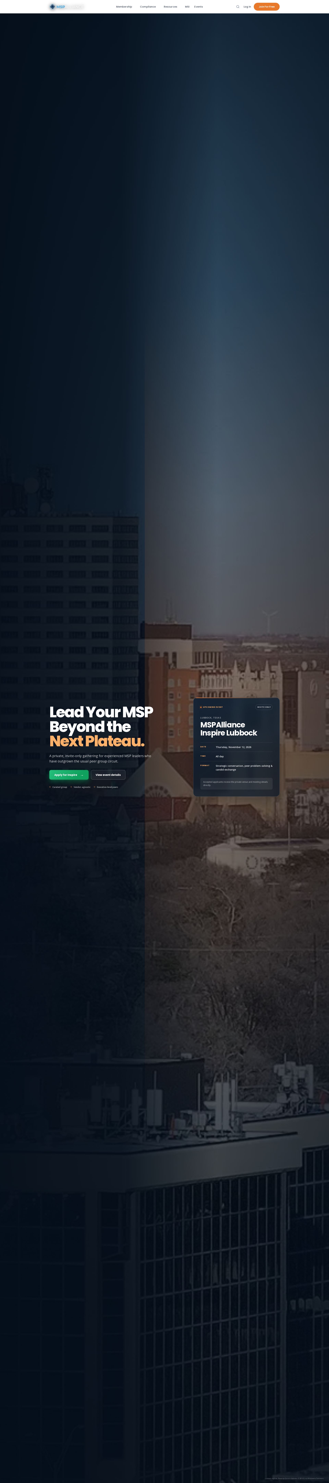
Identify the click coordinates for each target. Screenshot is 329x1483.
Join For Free (267, 6)
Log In (247, 6)
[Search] (238, 7)
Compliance (148, 6)
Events (198, 6)
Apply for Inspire (69, 774)
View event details (108, 775)
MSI (187, 6)
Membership (124, 6)
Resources (170, 6)
